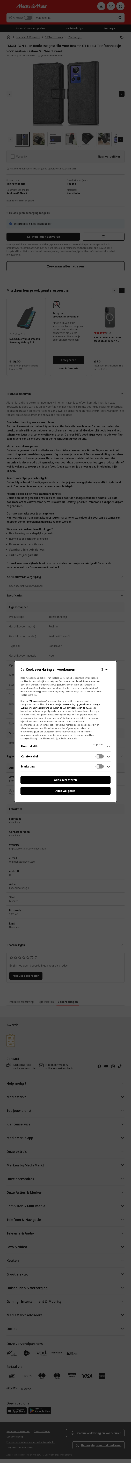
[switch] (100, 756)
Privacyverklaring (28, 738)
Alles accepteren (65, 780)
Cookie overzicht (47, 738)
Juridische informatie (67, 738)
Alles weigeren (65, 791)
